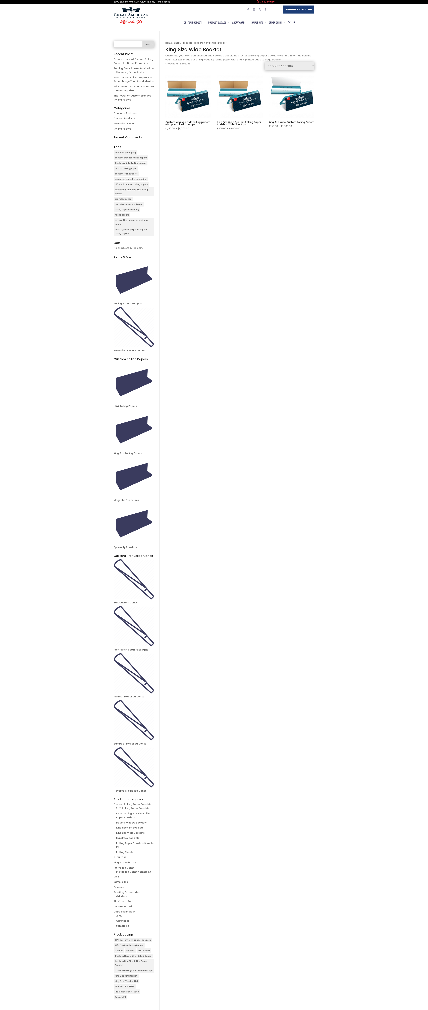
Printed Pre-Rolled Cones (129, 696)
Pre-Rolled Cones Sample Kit (133, 871)
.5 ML (119, 915)
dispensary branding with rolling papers (131, 191)
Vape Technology (124, 911)
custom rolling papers (126, 173)
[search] (294, 22)
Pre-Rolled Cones (124, 123)
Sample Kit (122, 926)
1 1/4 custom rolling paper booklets (133, 940)
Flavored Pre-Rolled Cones (130, 790)
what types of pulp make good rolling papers (131, 231)
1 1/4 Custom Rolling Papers (129, 945)
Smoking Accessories (127, 892)
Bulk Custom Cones (126, 602)
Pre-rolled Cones (124, 867)
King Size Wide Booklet (126, 981)
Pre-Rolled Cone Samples (129, 350)
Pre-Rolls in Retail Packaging (131, 649)
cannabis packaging (125, 152)
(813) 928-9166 (266, 1)
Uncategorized (123, 906)
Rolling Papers (122, 128)
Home (168, 42)
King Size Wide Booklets (130, 833)
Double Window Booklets (131, 822)
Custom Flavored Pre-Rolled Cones (133, 956)
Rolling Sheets (124, 852)
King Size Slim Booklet (126, 975)
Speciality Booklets (125, 547)
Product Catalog (299, 9)
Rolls (117, 876)
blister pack (144, 950)
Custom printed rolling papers (130, 163)
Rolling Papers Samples (128, 303)
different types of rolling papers (131, 184)
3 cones (119, 950)
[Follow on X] (260, 9)
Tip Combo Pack (124, 901)
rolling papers (122, 214)
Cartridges (122, 921)
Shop (177, 42)
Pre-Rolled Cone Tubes (127, 991)
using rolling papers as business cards (131, 222)
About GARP (238, 22)
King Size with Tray (125, 862)
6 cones (130, 950)
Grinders (121, 896)
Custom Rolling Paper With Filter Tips (134, 970)
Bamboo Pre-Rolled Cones (130, 743)
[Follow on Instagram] (254, 9)
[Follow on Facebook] (248, 9)
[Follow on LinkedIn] (266, 9)
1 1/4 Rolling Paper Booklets (132, 808)
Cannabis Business (125, 113)
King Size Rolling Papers (128, 453)
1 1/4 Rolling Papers (125, 406)
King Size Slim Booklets (129, 827)
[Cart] (289, 22)
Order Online (275, 22)
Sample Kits (256, 22)
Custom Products (193, 22)
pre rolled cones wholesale (128, 204)
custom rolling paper (125, 168)
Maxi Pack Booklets (127, 838)
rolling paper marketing (127, 209)
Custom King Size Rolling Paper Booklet (131, 963)
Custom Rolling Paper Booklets (132, 804)
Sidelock (119, 887)
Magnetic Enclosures (126, 500)
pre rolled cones (123, 199)
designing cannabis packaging (130, 179)
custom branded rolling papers (131, 157)
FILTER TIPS (120, 857)
